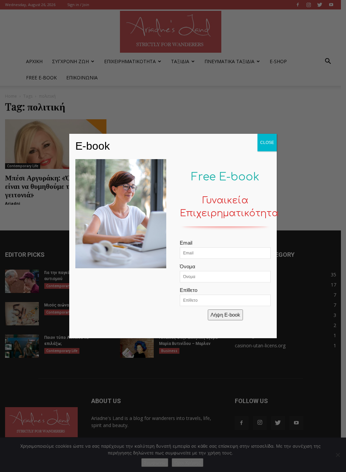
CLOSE (267, 142)
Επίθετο (188, 290)
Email (186, 243)
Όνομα (187, 266)
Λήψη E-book (225, 315)
